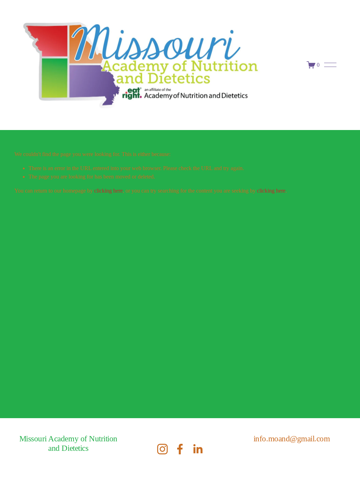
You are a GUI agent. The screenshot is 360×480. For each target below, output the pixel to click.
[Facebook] (180, 449)
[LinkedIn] (197, 449)
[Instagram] (162, 449)
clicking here (108, 191)
